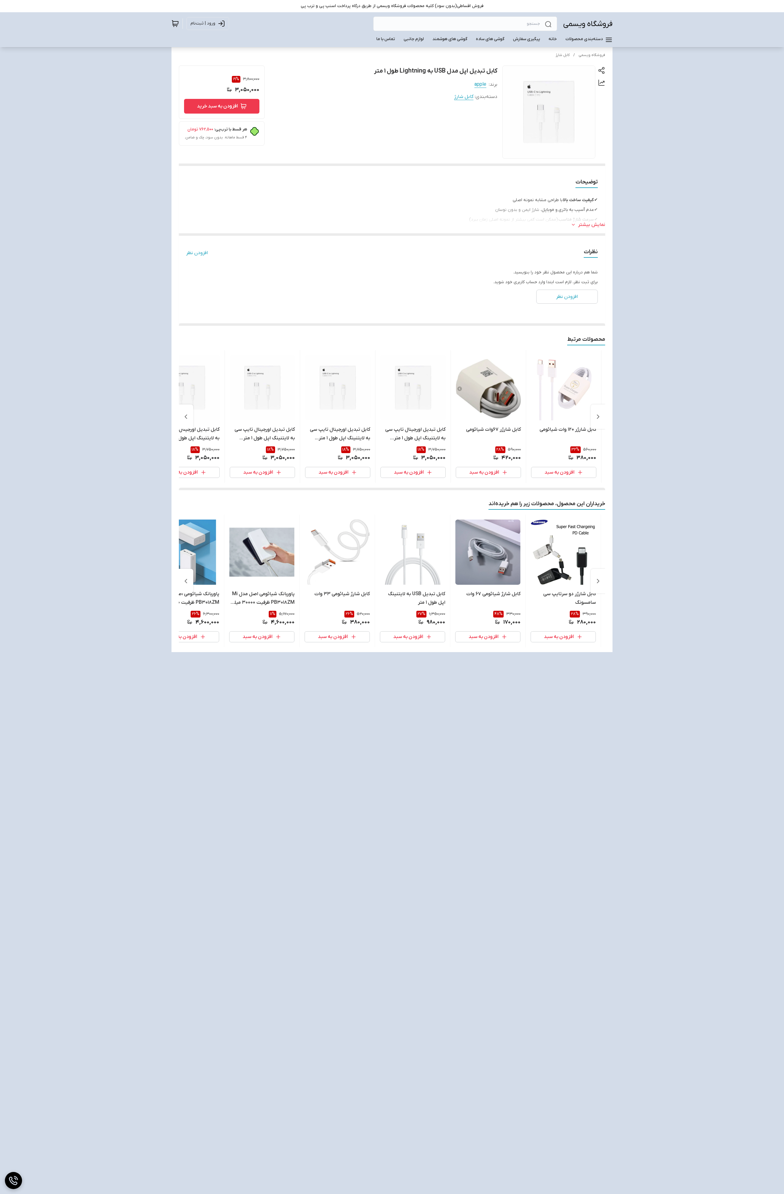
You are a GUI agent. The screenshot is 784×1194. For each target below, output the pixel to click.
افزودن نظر (197, 253)
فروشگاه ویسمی (587, 24)
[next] (186, 416)
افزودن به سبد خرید (217, 106)
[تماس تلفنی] (13, 1180)
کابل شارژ (563, 55)
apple (480, 84)
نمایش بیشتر (591, 225)
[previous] (598, 416)
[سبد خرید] (175, 23)
